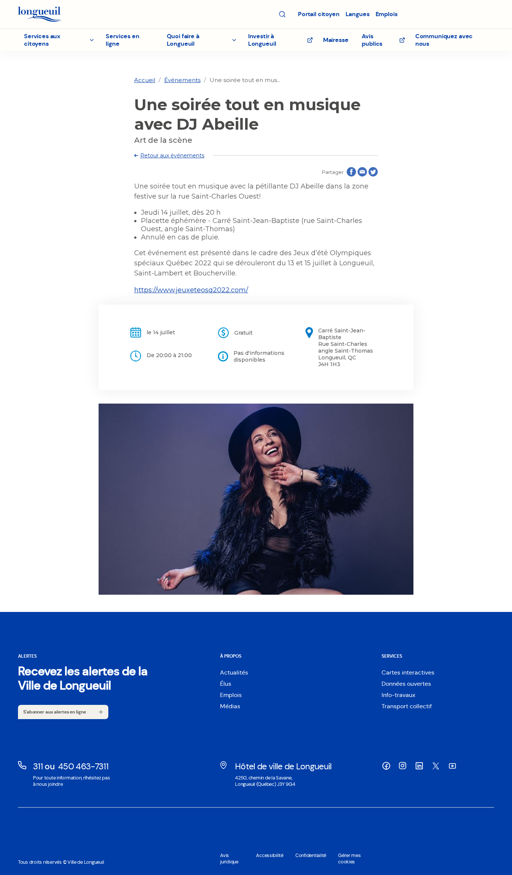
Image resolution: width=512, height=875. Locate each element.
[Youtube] (452, 765)
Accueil (144, 80)
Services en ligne (122, 39)
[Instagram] (402, 765)
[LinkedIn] (419, 765)
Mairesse (336, 40)
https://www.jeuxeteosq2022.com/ (191, 290)
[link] (144, 80)
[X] (435, 765)
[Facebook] (386, 765)
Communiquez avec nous (444, 39)
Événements (182, 80)
